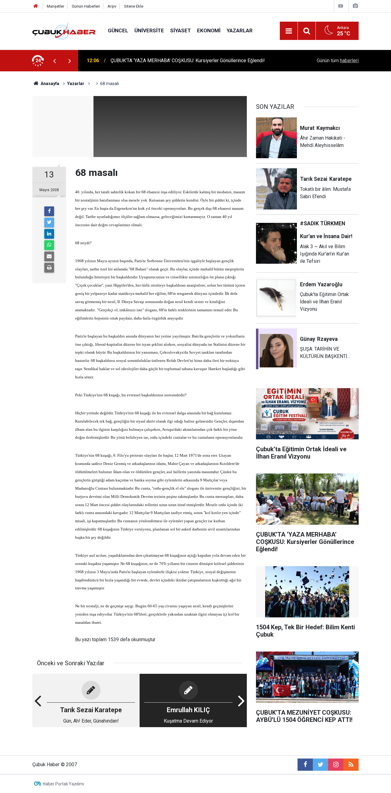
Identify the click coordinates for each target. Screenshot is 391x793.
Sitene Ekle (133, 6)
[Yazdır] (49, 268)
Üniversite (149, 30)
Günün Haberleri (86, 6)
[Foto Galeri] (355, 6)
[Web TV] (340, 6)
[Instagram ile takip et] (335, 765)
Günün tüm (338, 60)
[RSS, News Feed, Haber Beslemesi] (351, 765)
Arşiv (112, 6)
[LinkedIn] (49, 234)
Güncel (118, 30)
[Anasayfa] (35, 6)
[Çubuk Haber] (64, 30)
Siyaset (180, 30)
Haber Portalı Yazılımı (63, 783)
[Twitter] (49, 222)
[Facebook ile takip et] (305, 765)
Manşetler (55, 6)
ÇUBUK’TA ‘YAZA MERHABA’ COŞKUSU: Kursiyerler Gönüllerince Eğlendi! (188, 60)
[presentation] (54, 60)
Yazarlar (240, 30)
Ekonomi (209, 30)
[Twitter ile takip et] (320, 765)
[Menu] (288, 31)
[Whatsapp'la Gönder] (49, 245)
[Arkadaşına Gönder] (49, 256)
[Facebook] (49, 211)
